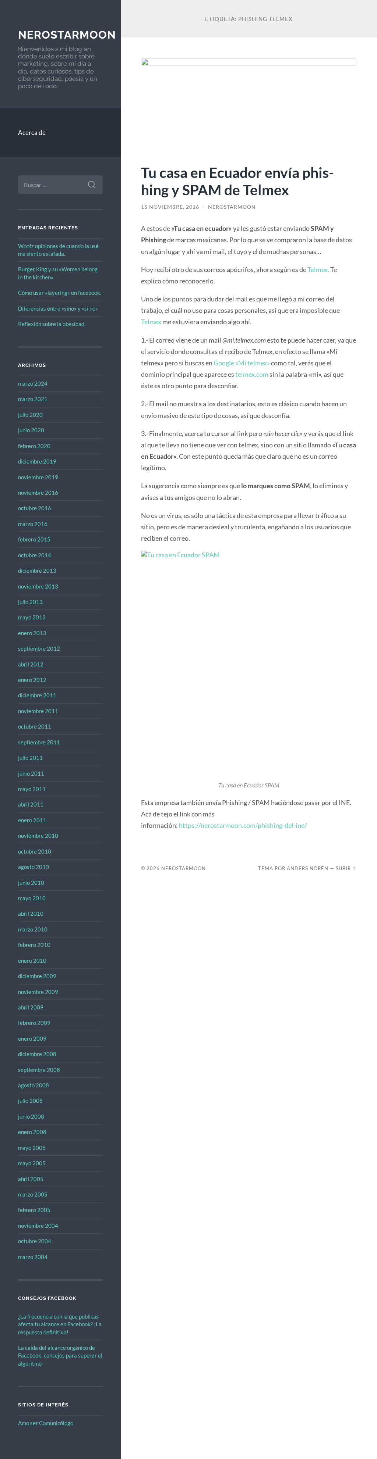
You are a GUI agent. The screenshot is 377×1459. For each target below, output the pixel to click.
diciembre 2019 (37, 461)
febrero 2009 (34, 1022)
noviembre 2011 (38, 711)
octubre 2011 (34, 726)
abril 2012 (30, 664)
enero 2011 (32, 820)
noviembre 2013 (38, 586)
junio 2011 (31, 773)
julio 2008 (30, 1100)
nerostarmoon (67, 34)
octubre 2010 (34, 851)
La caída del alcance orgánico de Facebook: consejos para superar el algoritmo (60, 1355)
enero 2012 (32, 679)
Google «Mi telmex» (242, 363)
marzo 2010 (32, 929)
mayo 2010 (32, 898)
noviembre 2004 (38, 1225)
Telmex (151, 322)
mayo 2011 (32, 789)
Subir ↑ (346, 868)
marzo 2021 (32, 399)
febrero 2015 (34, 539)
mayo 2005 (32, 1163)
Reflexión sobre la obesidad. (51, 324)
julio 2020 (30, 414)
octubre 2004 (34, 1241)
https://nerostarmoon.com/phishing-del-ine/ (243, 825)
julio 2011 (30, 757)
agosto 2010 (33, 866)
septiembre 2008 (39, 1069)
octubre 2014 (34, 555)
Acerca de (32, 132)
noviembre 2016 (38, 492)
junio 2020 (31, 430)
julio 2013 (30, 601)
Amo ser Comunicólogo (45, 1423)
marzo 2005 (32, 1194)
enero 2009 (32, 1038)
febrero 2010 (34, 944)
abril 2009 (30, 1007)
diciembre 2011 (37, 695)
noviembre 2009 (38, 991)
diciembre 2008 (37, 1054)
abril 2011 (30, 804)
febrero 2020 (34, 446)
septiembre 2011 (39, 742)
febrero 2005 (34, 1209)
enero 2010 (32, 960)
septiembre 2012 (39, 648)
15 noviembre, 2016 (170, 207)
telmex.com (251, 374)
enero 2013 (32, 633)
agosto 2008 (33, 1085)
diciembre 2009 (37, 976)
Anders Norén (307, 868)
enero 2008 (32, 1132)
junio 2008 (31, 1116)
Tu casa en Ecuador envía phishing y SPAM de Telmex (237, 181)
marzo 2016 (32, 524)
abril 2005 (30, 1179)
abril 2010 (30, 913)
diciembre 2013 (37, 570)
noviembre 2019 (38, 477)
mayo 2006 (32, 1147)
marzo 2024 (32, 383)
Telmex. (318, 269)
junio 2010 (31, 882)
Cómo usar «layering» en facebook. (59, 292)
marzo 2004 (32, 1257)
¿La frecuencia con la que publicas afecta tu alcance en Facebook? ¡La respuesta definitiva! (60, 1324)
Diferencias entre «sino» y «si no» (58, 308)
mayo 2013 (32, 617)
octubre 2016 (34, 508)
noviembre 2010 (38, 835)
